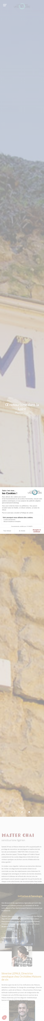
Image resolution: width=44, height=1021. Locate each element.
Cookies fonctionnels (9, 519)
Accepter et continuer (37, 530)
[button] (4, 1017)
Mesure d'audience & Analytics (12, 521)
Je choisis (22, 531)
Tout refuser (7, 531)
